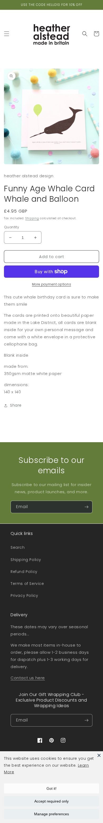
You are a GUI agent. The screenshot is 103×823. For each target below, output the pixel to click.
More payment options (51, 284)
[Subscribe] (86, 507)
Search (18, 547)
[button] (6, 34)
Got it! (51, 788)
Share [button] (16, 405)
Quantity (11, 227)
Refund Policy (24, 571)
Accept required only (51, 801)
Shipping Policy (26, 559)
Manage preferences (51, 814)
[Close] (99, 755)
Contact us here (28, 678)
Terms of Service (27, 583)
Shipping (32, 218)
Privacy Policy (24, 595)
